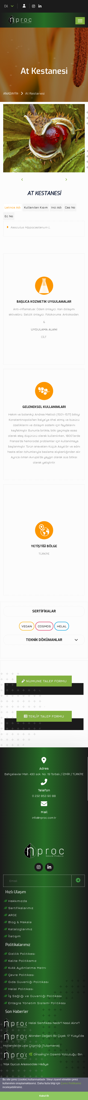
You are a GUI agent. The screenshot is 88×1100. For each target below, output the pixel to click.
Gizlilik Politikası (21, 953)
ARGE (12, 915)
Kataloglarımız (19, 929)
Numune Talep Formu (46, 681)
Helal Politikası (20, 989)
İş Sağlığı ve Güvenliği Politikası (34, 996)
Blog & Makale (19, 922)
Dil (7, 6)
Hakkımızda (17, 901)
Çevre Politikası (20, 975)
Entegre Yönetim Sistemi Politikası (36, 1003)
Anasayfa (10, 93)
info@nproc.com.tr (44, 817)
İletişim (14, 936)
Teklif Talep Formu (45, 716)
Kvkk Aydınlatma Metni (26, 967)
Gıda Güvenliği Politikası (28, 982)
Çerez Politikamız (71, 1083)
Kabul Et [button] (44, 1095)
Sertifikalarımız (20, 908)
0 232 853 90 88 (44, 796)
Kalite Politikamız (22, 960)
